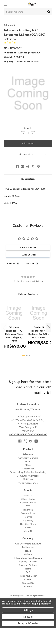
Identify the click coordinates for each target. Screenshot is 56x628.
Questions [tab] (29, 263)
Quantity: (28, 128)
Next (48, 327)
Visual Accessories (28, 482)
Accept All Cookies (28, 623)
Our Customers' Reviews (28, 543)
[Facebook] (17, 166)
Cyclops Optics (28, 502)
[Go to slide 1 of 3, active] (23, 355)
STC (28, 506)
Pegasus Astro (28, 513)
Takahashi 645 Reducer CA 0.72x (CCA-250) (38, 334)
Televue (28, 516)
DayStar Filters (28, 523)
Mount (28, 461)
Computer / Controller (28, 475)
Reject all (28, 616)
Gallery (28, 554)
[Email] (22, 166)
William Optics (28, 498)
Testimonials (28, 547)
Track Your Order (28, 575)
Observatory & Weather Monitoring (28, 472)
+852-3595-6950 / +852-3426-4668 (28, 434)
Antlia (28, 527)
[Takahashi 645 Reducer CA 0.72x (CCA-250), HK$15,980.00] (39, 313)
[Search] (48, 11)
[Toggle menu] (5, 4)
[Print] (27, 166)
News (28, 550)
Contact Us (28, 582)
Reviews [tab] (11, 263)
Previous (4, 327)
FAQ (28, 572)
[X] (32, 166)
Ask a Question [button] (29, 254)
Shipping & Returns (28, 561)
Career (28, 579)
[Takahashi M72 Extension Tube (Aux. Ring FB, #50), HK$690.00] (14, 313)
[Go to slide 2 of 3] (26, 355)
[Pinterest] (38, 166)
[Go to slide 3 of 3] (29, 355)
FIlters (28, 464)
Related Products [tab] (28, 294)
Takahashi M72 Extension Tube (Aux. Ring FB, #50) (14, 335)
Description (28, 178)
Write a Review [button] (29, 247)
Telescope (28, 454)
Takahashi (9, 25)
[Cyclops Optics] (32, 4)
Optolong (28, 520)
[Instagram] (36, 441)
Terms (28, 568)
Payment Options (28, 565)
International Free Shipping (28, 557)
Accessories (28, 468)
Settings (28, 610)
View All (28, 531)
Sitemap (28, 586)
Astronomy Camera (28, 457)
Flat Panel (28, 479)
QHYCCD (28, 495)
